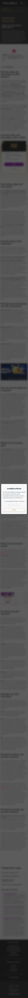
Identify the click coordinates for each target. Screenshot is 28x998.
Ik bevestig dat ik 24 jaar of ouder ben (15, 501)
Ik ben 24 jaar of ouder (14, 505)
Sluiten (14, 510)
